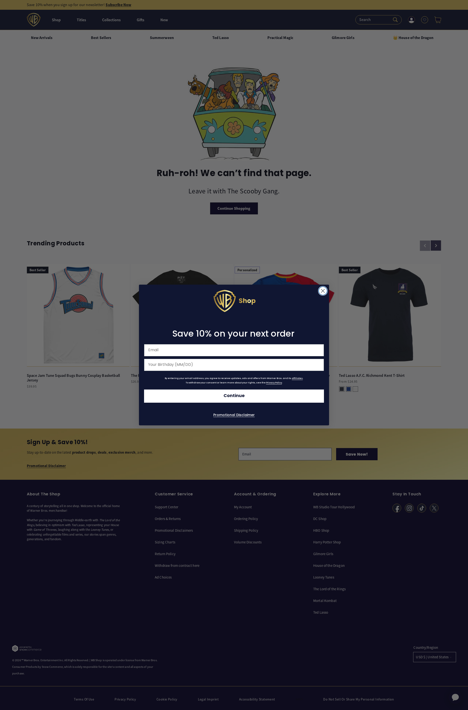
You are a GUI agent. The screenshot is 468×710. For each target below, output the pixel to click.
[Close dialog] (323, 291)
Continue (234, 396)
